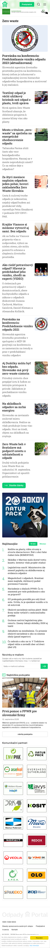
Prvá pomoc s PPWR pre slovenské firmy (19, 713)
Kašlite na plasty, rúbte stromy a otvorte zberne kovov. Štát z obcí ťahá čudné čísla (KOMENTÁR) (27, 552)
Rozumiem (39, 938)
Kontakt (15, 929)
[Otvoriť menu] (45, 4)
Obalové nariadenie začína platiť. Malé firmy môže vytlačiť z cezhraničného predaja (27, 612)
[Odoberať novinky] (44, 666)
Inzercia (5, 929)
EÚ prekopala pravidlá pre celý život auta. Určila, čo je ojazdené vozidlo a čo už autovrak (28, 602)
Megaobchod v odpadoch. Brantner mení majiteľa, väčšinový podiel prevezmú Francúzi (26, 581)
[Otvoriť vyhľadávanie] (39, 4)
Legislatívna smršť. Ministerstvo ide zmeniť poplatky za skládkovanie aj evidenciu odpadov (26, 570)
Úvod (5, 4)
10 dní (33, 544)
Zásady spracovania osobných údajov (17, 926)
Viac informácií (34, 945)
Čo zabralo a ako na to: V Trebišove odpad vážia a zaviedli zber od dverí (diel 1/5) (26, 644)
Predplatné (27, 4)
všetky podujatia (25, 734)
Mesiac (43, 544)
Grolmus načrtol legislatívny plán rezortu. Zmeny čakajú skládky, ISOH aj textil (28, 623)
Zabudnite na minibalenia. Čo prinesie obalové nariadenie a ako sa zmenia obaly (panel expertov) (27, 633)
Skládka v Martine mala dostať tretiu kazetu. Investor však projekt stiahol (27, 561)
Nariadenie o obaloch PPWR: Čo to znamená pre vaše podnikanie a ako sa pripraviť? (26, 591)
